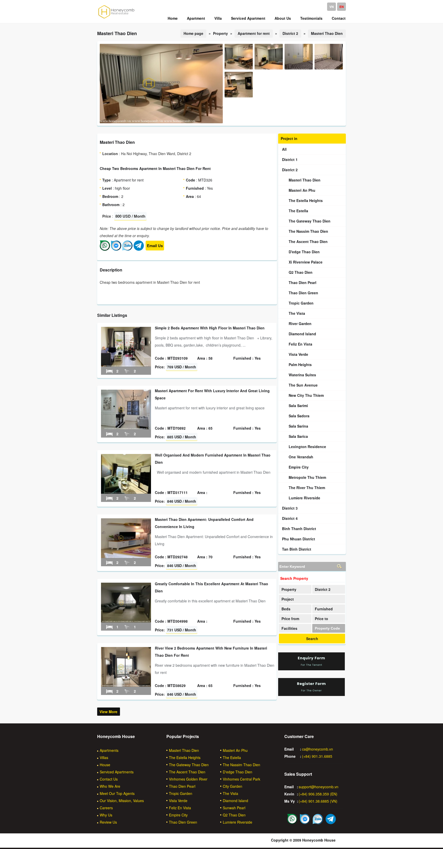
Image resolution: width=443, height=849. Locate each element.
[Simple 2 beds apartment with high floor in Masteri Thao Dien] (126, 365)
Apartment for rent (254, 33)
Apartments (109, 750)
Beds (285, 608)
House (105, 764)
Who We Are (110, 786)
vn (331, 6)
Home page (193, 33)
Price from (290, 618)
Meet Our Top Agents (117, 793)
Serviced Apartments (117, 771)
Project (287, 599)
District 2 (290, 33)
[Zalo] (127, 249)
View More (108, 711)
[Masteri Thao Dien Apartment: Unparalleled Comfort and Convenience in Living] (126, 556)
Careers (106, 807)
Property (288, 589)
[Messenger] (116, 249)
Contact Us (109, 779)
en (341, 6)
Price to (321, 618)
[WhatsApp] (105, 249)
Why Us (106, 814)
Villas (104, 757)
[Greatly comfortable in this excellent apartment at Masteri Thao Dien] (126, 620)
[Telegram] (139, 249)
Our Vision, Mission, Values (122, 800)
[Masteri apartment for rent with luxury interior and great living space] (126, 427)
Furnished (324, 608)
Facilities (289, 628)
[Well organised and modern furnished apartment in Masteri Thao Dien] (126, 492)
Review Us (108, 822)
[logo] (116, 18)
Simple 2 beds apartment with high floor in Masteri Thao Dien (210, 327)
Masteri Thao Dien (327, 33)
